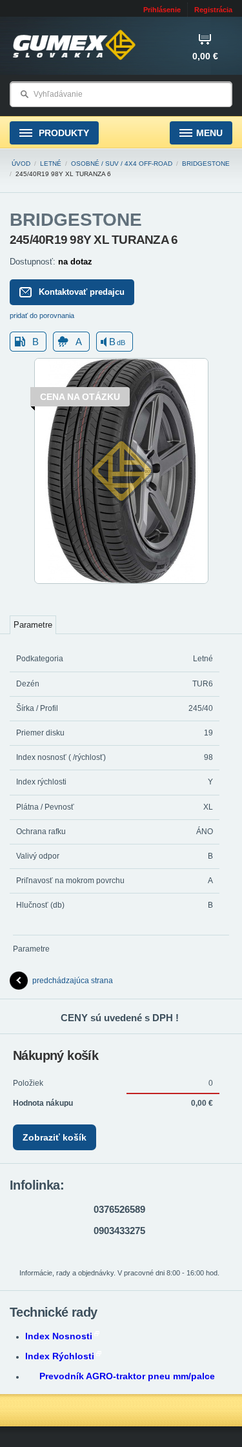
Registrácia (213, 10)
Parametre (33, 625)
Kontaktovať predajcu (82, 292)
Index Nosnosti (58, 1336)
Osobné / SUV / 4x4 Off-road (121, 163)
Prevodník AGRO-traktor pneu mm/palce (127, 1376)
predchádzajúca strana (72, 980)
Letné (50, 163)
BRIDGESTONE (206, 163)
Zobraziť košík (54, 1137)
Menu (209, 133)
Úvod (21, 163)
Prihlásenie (162, 10)
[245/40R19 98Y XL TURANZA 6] (121, 581)
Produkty (62, 133)
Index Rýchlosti (59, 1356)
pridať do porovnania (42, 315)
